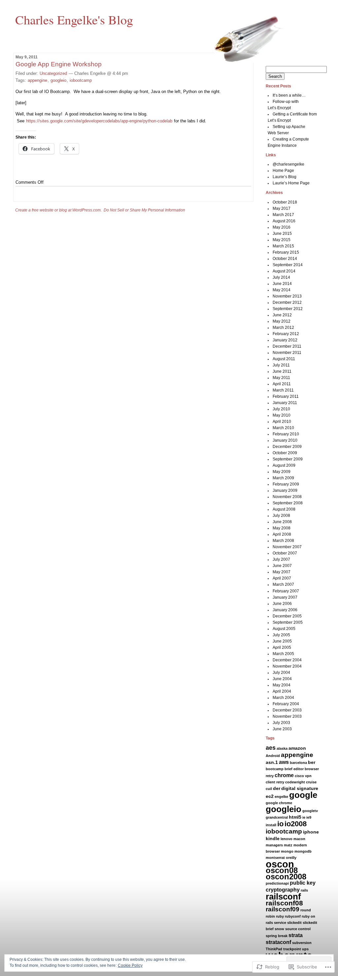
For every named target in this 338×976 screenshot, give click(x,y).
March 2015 (283, 246)
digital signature (299, 788)
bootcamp (275, 769)
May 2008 (281, 528)
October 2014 (285, 259)
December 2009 (287, 447)
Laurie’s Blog (284, 177)
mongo (287, 851)
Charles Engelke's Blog (74, 19)
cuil (269, 789)
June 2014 (282, 284)
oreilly (291, 858)
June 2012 (282, 315)
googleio (58, 80)
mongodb (303, 851)
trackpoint (292, 949)
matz (288, 845)
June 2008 (282, 522)
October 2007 (285, 553)
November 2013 (287, 296)
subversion (302, 943)
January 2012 (285, 340)
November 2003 (287, 716)
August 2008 (284, 509)
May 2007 (281, 572)
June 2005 (282, 641)
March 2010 (283, 428)
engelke (281, 797)
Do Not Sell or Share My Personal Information (144, 210)
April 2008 (282, 534)
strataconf (278, 942)
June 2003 (282, 729)
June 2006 (282, 604)
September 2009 (288, 459)
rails (304, 890)
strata (295, 935)
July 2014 (281, 277)
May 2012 (281, 321)
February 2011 (286, 396)
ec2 (270, 796)
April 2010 (282, 422)
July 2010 (281, 409)
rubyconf (293, 916)
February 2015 (286, 252)
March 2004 (283, 698)
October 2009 (285, 453)
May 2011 (281, 378)
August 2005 (284, 629)
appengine (37, 80)
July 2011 (281, 365)
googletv (310, 811)
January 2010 (285, 440)
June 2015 (282, 234)
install (271, 825)
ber (311, 762)
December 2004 (287, 660)
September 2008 (288, 503)
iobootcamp (81, 80)
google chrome (279, 803)
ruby (280, 916)
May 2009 (281, 472)
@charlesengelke (288, 164)
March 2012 (283, 328)
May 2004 (281, 685)
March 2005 (283, 654)
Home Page (283, 171)
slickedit (294, 923)
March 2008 (283, 541)
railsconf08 (284, 903)
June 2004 (282, 679)
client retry (275, 782)
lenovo (286, 839)
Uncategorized (53, 73)
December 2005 (287, 616)
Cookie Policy (130, 965)
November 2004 (287, 666)
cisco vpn (303, 776)
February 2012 (286, 334)
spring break (276, 936)
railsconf (283, 896)
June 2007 (282, 566)
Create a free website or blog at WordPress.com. (58, 210)
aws (284, 762)
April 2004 (282, 691)
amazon (297, 748)
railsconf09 (282, 909)
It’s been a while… (289, 95)
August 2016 (284, 221)
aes (271, 747)
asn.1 (272, 762)
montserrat (275, 858)
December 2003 (287, 710)
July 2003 (281, 723)
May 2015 (281, 240)
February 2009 (286, 484)
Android (273, 756)
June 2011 (282, 371)
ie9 (308, 817)
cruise (311, 782)
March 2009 (283, 478)
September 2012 (288, 309)
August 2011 (284, 359)
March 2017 (283, 215)
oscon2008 (286, 876)
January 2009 (285, 490)
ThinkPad (274, 949)
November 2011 (287, 353)
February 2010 (286, 434)
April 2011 (282, 384)
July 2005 (281, 635)
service (280, 923)
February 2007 (286, 591)
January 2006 (285, 610)
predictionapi (277, 883)
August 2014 (284, 271)
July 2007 (281, 559)
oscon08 (282, 870)
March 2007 (283, 584)
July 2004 (281, 673)
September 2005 (288, 622)
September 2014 (288, 265)
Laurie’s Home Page (291, 183)
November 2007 (287, 547)
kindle (273, 838)
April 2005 (282, 647)
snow (279, 929)
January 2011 (285, 403)
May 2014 (281, 290)
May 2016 (281, 227)
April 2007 (282, 578)
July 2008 (281, 516)
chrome (284, 775)
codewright (295, 782)
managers (274, 845)
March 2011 (283, 390)
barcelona (298, 763)
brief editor (294, 769)
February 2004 (286, 704)
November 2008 (287, 497)
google (303, 795)
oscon (280, 864)
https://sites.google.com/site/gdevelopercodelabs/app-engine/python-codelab (99, 120)
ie (303, 817)
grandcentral (277, 817)
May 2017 (281, 208)
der (276, 788)
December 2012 (287, 302)
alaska (282, 748)
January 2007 (285, 597)
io (280, 824)
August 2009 (284, 465)
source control (298, 929)
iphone (311, 831)
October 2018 (285, 202)
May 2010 (281, 415)
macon (299, 839)
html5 (295, 817)
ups (305, 949)
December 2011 (287, 346)
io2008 (296, 824)
